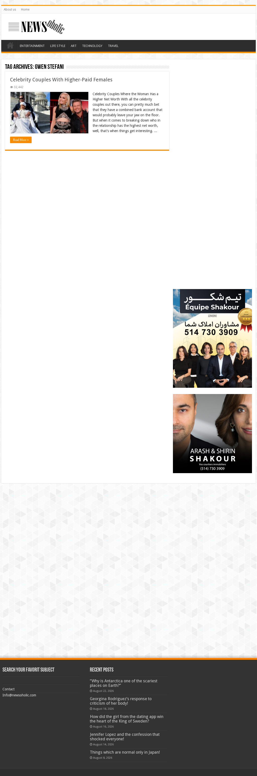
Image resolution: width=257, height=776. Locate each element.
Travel (113, 46)
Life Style (57, 46)
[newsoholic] (36, 26)
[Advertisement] (212, 94)
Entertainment (32, 46)
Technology (92, 46)
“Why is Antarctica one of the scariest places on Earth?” (123, 683)
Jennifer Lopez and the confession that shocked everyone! (125, 736)
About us (10, 9)
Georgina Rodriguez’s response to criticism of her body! (121, 701)
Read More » (21, 140)
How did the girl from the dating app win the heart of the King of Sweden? (126, 719)
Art (74, 46)
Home (25, 9)
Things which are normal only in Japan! (125, 752)
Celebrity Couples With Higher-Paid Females (61, 80)
